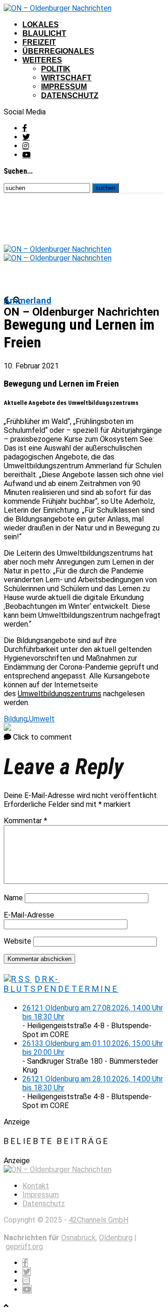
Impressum (64, 87)
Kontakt (35, 1185)
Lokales (40, 24)
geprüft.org (24, 1246)
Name (13, 897)
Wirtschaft (66, 78)
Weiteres (42, 60)
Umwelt (42, 718)
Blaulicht (44, 33)
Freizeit (39, 42)
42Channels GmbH (98, 1219)
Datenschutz (69, 95)
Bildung (16, 718)
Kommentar (25, 820)
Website (17, 941)
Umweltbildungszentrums (59, 693)
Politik (55, 69)
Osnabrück (78, 1237)
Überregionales (58, 51)
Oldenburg (116, 1237)
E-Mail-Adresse (29, 915)
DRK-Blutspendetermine (61, 984)
